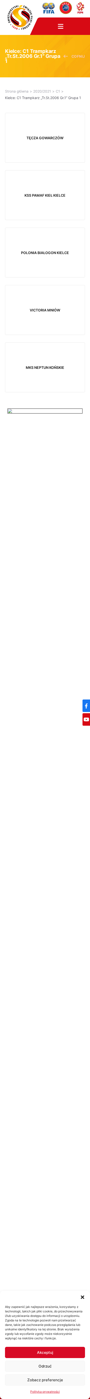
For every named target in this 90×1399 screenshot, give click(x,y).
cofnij (78, 56)
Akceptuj (45, 1352)
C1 (58, 91)
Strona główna (16, 91)
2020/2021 (42, 91)
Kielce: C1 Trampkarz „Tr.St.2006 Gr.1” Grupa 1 (43, 98)
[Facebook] (86, 706)
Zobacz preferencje (45, 1380)
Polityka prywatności (45, 1392)
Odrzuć (45, 1366)
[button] (82, 1297)
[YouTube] (86, 719)
